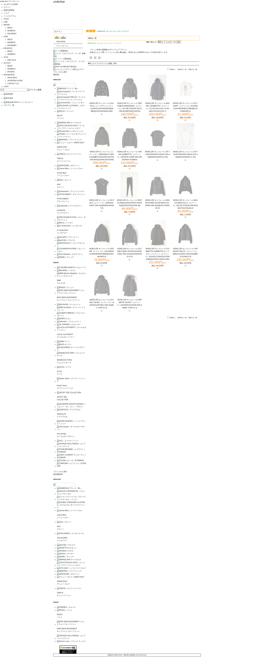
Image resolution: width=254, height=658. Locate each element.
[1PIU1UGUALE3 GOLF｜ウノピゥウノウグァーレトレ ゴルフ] (71, 128)
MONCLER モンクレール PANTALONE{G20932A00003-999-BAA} (129, 203)
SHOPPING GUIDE (15, 81)
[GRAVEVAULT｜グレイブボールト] (71, 246)
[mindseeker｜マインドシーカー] (71, 191)
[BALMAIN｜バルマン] (66, 270)
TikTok (6, 19)
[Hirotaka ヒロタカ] (65, 551)
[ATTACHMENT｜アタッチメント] (71, 194)
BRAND (7, 25)
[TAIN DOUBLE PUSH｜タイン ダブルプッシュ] (71, 220)
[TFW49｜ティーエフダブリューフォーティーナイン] (71, 137)
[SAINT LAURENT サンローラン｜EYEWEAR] (71, 457)
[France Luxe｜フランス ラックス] (71, 641)
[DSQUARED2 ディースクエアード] (71, 350)
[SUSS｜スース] (64, 367)
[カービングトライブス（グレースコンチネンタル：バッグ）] (71, 499)
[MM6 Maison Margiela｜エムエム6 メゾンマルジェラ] (71, 276)
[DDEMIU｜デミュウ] (65, 557)
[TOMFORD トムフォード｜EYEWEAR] (71, 466)
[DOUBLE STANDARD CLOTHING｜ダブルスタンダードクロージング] (71, 508)
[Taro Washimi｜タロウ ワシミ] (70, 254)
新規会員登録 (9, 10)
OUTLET (7, 63)
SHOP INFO (12, 78)
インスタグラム (10, 16)
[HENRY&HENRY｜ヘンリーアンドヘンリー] (71, 424)
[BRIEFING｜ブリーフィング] (69, 140)
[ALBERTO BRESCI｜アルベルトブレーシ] (71, 316)
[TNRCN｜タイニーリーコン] (69, 154)
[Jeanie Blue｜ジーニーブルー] (70, 168)
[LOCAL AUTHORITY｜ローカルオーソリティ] (71, 330)
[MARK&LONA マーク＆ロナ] (69, 123)
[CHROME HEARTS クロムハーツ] (71, 267)
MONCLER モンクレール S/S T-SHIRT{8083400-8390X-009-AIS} (157, 154)
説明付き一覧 (182, 69)
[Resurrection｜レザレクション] (70, 131)
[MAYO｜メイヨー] (65, 223)
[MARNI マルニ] (64, 319)
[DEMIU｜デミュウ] (65, 257)
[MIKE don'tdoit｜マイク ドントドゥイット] (71, 310)
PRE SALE (11, 60)
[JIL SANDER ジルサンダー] (69, 324)
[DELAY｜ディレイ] (65, 111)
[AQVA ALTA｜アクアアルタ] (69, 410)
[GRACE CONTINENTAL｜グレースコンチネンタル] (71, 494)
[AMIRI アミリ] (63, 341)
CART (6, 86)
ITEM (6, 37)
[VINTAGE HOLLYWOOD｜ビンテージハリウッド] (71, 446)
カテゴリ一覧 (9, 105)
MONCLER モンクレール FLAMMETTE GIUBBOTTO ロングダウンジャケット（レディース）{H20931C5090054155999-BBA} (157, 254)
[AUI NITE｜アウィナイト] (68, 237)
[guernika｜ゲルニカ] (66, 240)
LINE (6, 22)
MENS (9, 28)
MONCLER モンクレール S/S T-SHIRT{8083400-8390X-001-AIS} (185, 154)
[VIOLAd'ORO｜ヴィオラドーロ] (70, 533)
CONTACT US (13, 84)
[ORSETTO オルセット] (67, 548)
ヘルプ (6, 13)
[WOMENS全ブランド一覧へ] (69, 488)
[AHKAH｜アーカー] (65, 554)
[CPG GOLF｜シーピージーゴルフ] (71, 568)
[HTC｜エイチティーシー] (68, 441)
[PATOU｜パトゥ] (64, 610)
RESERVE (8, 48)
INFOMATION (9, 75)
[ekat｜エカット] (64, 180)
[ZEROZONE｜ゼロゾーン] (68, 165)
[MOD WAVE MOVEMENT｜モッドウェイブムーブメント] (71, 293)
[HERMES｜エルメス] (66, 607)
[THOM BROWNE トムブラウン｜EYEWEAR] (71, 452)
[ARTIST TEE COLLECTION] (69, 393)
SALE (6, 57)
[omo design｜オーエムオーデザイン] (71, 429)
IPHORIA (11, 72)
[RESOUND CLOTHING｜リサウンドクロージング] (71, 108)
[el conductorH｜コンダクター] (70, 226)
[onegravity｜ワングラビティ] (69, 206)
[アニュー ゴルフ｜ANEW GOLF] (70, 143)
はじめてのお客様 (11, 4)
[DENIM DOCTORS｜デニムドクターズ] (71, 356)
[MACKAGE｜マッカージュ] (68, 304)
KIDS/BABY (12, 34)
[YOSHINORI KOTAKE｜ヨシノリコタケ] (71, 251)
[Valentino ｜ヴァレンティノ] (69, 321)
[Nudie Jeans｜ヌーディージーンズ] (71, 381)
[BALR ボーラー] (64, 344)
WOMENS (11, 31)
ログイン (7, 7)
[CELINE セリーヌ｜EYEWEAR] (70, 460)
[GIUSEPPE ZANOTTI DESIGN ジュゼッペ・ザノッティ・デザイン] (71, 407)
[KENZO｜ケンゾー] (65, 287)
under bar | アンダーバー (10, 1)
